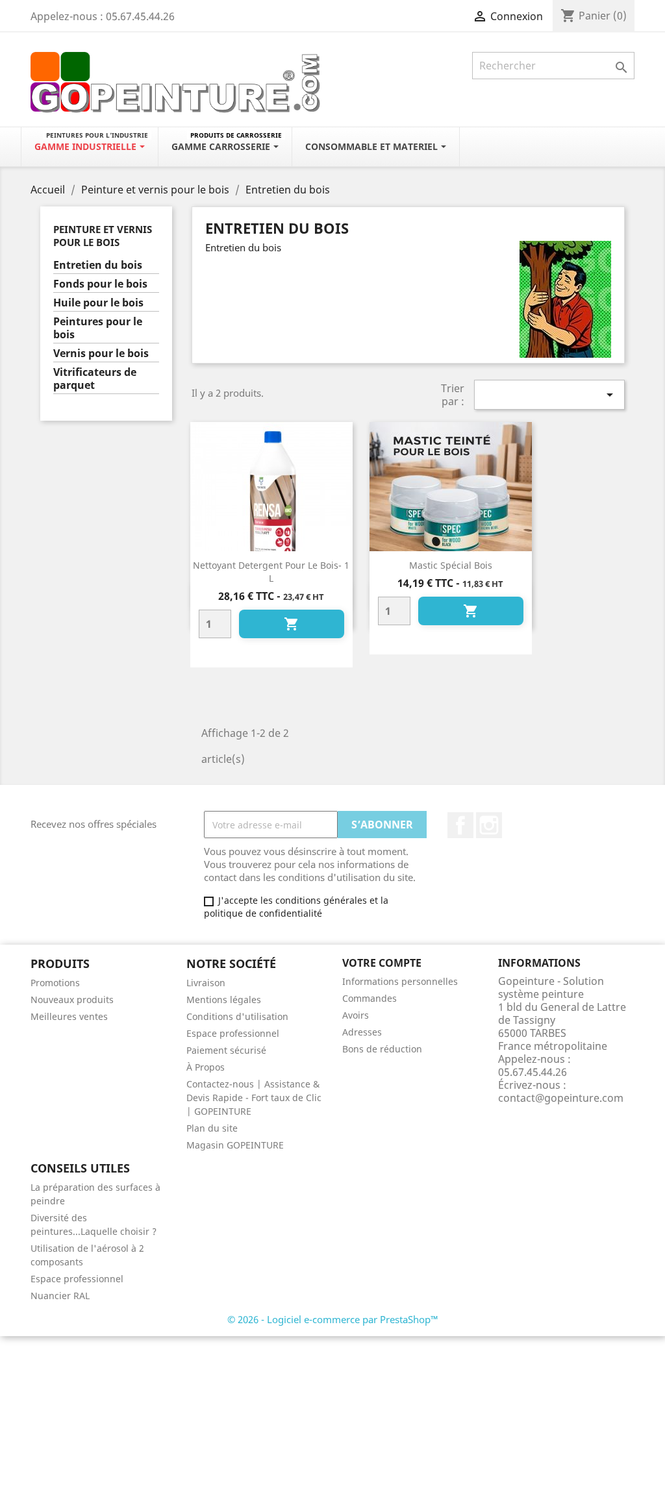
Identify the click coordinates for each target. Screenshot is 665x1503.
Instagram (489, 825)
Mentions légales (223, 999)
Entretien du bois (97, 265)
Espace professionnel (232, 1033)
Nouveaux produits (72, 999)
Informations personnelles (400, 981)
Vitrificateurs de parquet (94, 379)
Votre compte (381, 963)
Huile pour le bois (98, 303)
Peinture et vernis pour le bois (102, 236)
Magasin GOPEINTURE (235, 1145)
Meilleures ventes (69, 1016)
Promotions (55, 982)
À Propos (205, 1067)
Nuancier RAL (60, 1295)
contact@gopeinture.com (560, 1098)
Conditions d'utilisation (237, 1016)
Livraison (205, 982)
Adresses (362, 1032)
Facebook (460, 825)
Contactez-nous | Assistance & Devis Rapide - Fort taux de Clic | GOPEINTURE (253, 1097)
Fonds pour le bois (100, 284)
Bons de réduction (382, 1049)
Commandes (369, 998)
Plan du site (212, 1128)
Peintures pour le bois (97, 328)
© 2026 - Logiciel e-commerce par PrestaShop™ (332, 1319)
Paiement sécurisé (226, 1050)
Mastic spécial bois (450, 565)
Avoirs (355, 1015)
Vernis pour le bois (101, 353)
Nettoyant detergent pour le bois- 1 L (271, 571)
